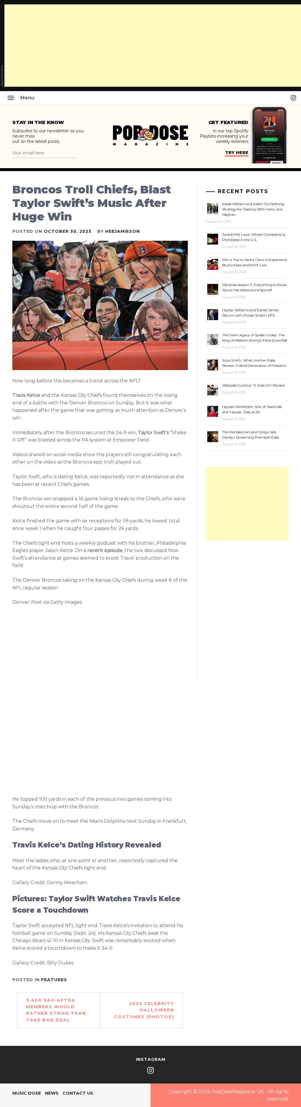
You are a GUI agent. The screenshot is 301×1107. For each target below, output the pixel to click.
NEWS (51, 1093)
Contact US (78, 1093)
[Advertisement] (247, 504)
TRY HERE (236, 152)
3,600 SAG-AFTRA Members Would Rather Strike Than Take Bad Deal (56, 1010)
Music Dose (26, 1093)
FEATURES (54, 979)
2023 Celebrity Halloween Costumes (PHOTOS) (144, 1010)
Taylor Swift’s (153, 432)
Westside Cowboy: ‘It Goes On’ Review (253, 385)
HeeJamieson (122, 231)
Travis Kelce (26, 395)
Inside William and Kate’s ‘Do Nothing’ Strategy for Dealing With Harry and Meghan (253, 209)
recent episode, (105, 550)
